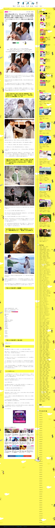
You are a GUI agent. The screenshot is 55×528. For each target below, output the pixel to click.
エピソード (41, 270)
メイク (48, 315)
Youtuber (41, 259)
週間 (45, 13)
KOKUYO (41, 253)
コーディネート (46, 280)
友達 (46, 333)
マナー (41, 315)
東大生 (48, 364)
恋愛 (41, 15)
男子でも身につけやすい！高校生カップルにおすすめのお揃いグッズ (45, 172)
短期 (46, 374)
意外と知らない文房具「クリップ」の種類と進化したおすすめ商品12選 (48, 39)
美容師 (47, 378)
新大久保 (41, 360)
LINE (45, 253)
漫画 (44, 371)
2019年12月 (41, 461)
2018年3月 (40, 507)
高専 (40, 398)
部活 (46, 388)
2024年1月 (40, 415)
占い (47, 332)
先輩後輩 (41, 326)
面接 (47, 392)
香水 (47, 395)
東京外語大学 (47, 363)
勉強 (45, 103)
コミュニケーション (42, 283)
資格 (47, 384)
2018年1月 (40, 511)
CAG (48, 249)
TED (48, 256)
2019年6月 (40, 474)
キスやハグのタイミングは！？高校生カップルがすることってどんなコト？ (48, 25)
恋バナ (49, 161)
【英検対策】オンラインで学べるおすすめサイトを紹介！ (45, 127)
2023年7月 (40, 428)
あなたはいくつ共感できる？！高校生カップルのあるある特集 (48, 53)
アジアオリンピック (42, 263)
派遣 (40, 370)
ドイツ (41, 294)
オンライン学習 (46, 273)
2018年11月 (40, 489)
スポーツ (41, 290)
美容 (43, 378)
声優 (47, 339)
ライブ (48, 318)
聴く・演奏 (27, 6)
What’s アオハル (6, 526)
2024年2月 (40, 413)
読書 (44, 384)
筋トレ (44, 377)
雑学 (40, 391)
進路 (40, 388)
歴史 (49, 367)
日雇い (45, 360)
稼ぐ (40, 377)
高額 (49, 399)
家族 (44, 347)
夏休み (45, 340)
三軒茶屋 (48, 322)
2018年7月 (40, 498)
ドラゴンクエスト (46, 294)
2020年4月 (40, 452)
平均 (44, 350)
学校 (44, 346)
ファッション (42, 177)
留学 (40, 374)
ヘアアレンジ (42, 311)
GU (47, 252)
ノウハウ (41, 297)
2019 (44, 246)
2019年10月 (41, 465)
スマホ (45, 290)
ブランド (45, 305)
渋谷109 (41, 371)
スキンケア (45, 287)
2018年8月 (40, 496)
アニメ (47, 263)
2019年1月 (40, 485)
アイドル (41, 260)
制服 (44, 329)
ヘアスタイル (46, 311)
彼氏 (47, 350)
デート (44, 291)
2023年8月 (40, 426)
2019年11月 (40, 463)
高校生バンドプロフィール (43, 399)
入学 (44, 326)
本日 (41, 13)
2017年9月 (40, 520)
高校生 (41, 119)
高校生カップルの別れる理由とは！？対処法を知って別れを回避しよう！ (45, 204)
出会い (41, 329)
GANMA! (44, 252)
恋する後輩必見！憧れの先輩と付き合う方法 (48, 81)
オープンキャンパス (47, 270)
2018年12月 (41, 487)
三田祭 (44, 322)
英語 (44, 381)
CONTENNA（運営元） (19, 526)
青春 (40, 392)
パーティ (45, 297)
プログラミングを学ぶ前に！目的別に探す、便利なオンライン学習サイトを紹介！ (45, 140)
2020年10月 (41, 439)
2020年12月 (41, 437)
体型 (46, 325)
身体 (48, 385)
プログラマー (42, 308)
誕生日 (41, 384)
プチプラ (41, 305)
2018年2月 (40, 509)
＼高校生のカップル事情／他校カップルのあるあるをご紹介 (48, 67)
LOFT (48, 253)
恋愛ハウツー (42, 180)
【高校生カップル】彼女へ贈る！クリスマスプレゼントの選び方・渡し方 (45, 219)
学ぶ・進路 (18, 6)
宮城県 (41, 347)
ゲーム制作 (41, 280)
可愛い (48, 336)
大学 (40, 343)
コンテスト (48, 283)
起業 (40, 385)
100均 (41, 246)
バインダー (41, 298)
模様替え (41, 367)
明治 (48, 360)
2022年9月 (40, 430)
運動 (43, 388)
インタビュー (48, 269)
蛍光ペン (48, 381)
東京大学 (41, 364)
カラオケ (45, 276)
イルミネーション (42, 269)
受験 (48, 103)
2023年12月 (41, 417)
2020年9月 (40, 441)
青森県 (44, 392)
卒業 (44, 332)
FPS (40, 252)
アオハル (45, 260)
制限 (47, 329)
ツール (41, 291)
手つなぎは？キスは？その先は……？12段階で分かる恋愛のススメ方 (48, 17)
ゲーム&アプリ (36, 6)
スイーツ (41, 287)
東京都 (45, 364)
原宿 (43, 333)
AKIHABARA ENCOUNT (43, 249)
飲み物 (41, 395)
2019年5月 (40, 476)
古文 (44, 336)
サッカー (41, 284)
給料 (40, 378)
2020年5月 (40, 450)
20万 (47, 246)
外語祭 (48, 340)
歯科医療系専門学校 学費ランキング (48, 45)
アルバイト (41, 266)
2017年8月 (40, 522)
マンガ (44, 315)
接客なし (45, 357)
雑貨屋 (47, 391)
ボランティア (46, 312)
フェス (47, 304)
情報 (43, 354)
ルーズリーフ (42, 319)
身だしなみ (44, 385)
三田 (40, 322)
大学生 (48, 343)
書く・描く (23, 6)
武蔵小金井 (45, 367)
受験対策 (41, 336)
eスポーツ (41, 6)
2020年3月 (40, 454)
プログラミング (47, 308)
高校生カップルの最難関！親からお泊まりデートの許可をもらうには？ (48, 61)
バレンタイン (42, 301)
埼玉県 (41, 339)
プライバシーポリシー (12, 526)
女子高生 (41, 161)
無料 (47, 371)
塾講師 (44, 339)
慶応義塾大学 (47, 354)
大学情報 (44, 343)
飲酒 (44, 395)
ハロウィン (46, 301)
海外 (46, 370)
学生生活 (47, 118)
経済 (47, 377)
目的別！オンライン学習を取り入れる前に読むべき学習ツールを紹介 (45, 97)
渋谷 (49, 370)
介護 (40, 325)
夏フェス (41, 340)
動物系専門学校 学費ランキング (48, 31)
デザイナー (48, 291)
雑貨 (43, 391)
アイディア (45, 259)
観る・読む (31, 6)
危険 (40, 333)
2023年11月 (40, 419)
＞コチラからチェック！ (12, 310)
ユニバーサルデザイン (43, 318)
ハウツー (46, 298)
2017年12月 (41, 513)
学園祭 (41, 346)
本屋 (43, 363)
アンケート (46, 266)
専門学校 (48, 347)
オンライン (41, 103)
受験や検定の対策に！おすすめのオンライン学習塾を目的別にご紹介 (45, 112)
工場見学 (41, 350)
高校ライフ (14, 6)
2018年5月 (40, 502)
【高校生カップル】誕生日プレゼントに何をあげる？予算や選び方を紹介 (45, 188)
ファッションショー (42, 304)
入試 (47, 326)
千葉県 (41, 332)
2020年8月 (40, 443)
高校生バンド (48, 398)
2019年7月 (40, 472)
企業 (43, 325)
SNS (41, 256)
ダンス (48, 290)
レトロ (46, 319)
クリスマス (47, 277)
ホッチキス (41, 312)
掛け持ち (41, 357)
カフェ (41, 276)
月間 (49, 13)
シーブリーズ (45, 284)
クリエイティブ (42, 277)
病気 (43, 374)
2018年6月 (40, 500)
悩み (40, 354)
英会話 (41, 381)
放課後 (48, 146)
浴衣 (43, 370)
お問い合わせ (25, 526)
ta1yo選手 (44, 256)
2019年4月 (40, 478)
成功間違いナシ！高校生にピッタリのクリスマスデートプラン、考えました (48, 75)
